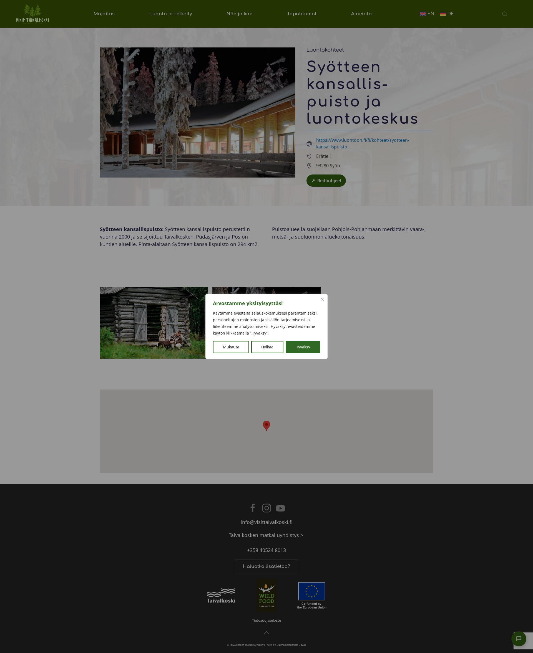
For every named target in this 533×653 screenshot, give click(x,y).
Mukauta (231, 347)
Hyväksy (302, 347)
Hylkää (267, 347)
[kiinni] (322, 299)
